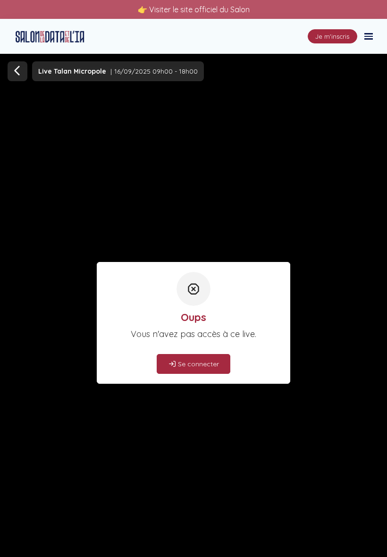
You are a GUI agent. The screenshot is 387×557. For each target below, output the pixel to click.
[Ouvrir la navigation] (368, 36)
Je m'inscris (332, 36)
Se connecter (197, 364)
